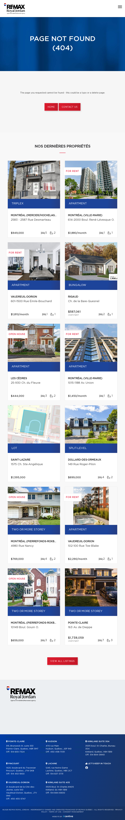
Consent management (73, 812)
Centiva (68, 816)
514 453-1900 (18, 774)
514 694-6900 (57, 793)
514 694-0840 (97, 755)
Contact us (69, 107)
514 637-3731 (56, 774)
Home (51, 107)
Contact (114, 737)
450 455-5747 (18, 799)
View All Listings (62, 661)
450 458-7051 (57, 752)
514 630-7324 (18, 752)
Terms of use (55, 812)
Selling (79, 737)
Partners (46, 737)
